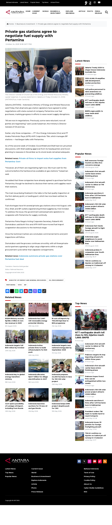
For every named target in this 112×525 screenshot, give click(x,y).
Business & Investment (55, 12)
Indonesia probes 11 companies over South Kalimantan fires (94, 252)
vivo (20, 285)
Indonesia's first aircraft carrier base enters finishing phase (95, 173)
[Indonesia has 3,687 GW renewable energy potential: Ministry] (38, 309)
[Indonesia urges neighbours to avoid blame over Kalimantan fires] (79, 240)
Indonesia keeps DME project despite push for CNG (61, 406)
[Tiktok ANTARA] (86, 4)
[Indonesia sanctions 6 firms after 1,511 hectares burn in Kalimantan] (79, 196)
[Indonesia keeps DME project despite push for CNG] (62, 395)
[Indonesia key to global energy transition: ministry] (15, 366)
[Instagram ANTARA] (95, 2)
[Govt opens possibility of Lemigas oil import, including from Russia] (15, 395)
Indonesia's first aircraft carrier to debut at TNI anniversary (95, 184)
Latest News (24, 2)
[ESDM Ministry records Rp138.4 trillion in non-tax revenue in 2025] (15, 309)
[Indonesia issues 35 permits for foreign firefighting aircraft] (79, 425)
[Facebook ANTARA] (86, 2)
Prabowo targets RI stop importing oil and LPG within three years (95, 357)
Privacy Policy (89, 476)
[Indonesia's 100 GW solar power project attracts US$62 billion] (79, 207)
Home (28, 11)
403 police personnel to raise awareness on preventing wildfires (95, 91)
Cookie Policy (89, 480)
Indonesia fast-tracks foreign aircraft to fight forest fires (95, 228)
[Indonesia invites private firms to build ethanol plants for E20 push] (38, 336)
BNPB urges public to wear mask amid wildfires (94, 113)
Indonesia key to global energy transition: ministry (15, 377)
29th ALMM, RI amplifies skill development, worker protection (95, 80)
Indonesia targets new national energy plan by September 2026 (62, 347)
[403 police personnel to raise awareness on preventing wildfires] (79, 92)
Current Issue (36, 12)
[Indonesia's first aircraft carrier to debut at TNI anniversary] (79, 185)
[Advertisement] (91, 43)
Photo (90, 11)
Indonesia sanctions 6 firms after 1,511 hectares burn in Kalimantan (95, 195)
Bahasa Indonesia (12, 2)
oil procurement (56, 280)
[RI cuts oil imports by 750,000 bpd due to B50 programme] (62, 309)
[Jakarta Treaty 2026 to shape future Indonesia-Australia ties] (79, 71)
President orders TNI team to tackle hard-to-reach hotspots (95, 413)
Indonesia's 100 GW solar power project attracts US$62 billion (95, 206)
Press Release (98, 12)
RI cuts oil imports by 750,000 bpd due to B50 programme (60, 321)
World (45, 11)
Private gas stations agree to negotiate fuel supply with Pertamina (64, 24)
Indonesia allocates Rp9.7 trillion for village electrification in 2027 (38, 377)
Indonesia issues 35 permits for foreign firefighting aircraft (93, 424)
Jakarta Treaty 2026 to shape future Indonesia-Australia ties (95, 70)
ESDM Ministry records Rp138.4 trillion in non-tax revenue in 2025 (14, 321)
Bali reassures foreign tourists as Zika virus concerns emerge (94, 163)
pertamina (10, 285)
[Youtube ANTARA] (99, 2)
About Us (88, 484)
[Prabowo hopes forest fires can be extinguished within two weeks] (79, 380)
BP (25, 285)
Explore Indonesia (70, 12)
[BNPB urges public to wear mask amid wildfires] (79, 114)
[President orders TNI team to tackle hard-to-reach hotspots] (79, 415)
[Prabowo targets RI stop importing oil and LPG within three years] (79, 358)
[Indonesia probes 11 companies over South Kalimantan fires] (79, 253)
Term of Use (89, 473)
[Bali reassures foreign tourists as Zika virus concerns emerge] (79, 164)
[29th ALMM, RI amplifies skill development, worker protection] (79, 82)
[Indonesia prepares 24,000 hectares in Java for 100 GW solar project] (62, 366)
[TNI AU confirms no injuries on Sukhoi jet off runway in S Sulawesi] (79, 264)
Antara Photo (55, 2)
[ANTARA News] (15, 12)
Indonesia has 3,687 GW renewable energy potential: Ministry (37, 321)
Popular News (35, 2)
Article (82, 11)
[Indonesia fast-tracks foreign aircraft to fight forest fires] (79, 229)
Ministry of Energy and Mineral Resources (27, 280)
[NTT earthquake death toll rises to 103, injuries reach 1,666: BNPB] (79, 103)
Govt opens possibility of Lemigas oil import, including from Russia (14, 406)
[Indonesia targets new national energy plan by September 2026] (62, 336)
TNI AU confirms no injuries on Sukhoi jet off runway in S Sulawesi (95, 263)
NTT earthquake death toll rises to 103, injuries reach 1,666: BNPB (95, 102)
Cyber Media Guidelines (94, 488)
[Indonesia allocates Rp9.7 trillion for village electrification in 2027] (38, 366)
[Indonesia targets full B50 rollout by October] (15, 336)
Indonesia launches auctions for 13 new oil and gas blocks (37, 406)
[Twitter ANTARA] (90, 2)
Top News (45, 2)
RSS (85, 492)
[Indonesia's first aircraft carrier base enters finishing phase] (79, 174)
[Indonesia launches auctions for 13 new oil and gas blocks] (38, 395)
